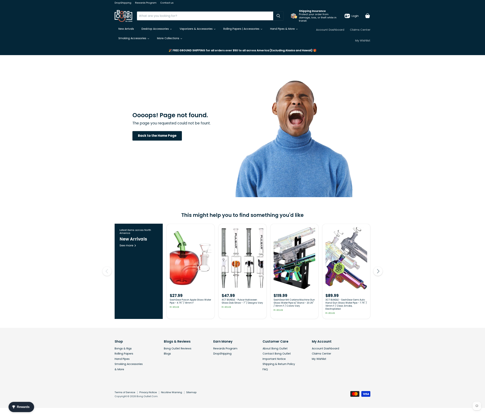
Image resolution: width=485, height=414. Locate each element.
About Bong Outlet (275, 348)
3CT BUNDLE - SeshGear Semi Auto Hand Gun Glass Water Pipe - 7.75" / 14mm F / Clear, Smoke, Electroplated (346, 304)
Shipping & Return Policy (279, 364)
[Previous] (107, 271)
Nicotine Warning (171, 392)
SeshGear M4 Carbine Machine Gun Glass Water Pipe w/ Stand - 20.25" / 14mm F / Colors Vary (294, 302)
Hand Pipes (122, 359)
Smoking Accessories (129, 364)
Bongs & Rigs (123, 348)
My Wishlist (362, 40)
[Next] (378, 271)
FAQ (265, 369)
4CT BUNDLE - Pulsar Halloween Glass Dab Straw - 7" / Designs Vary (242, 301)
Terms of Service (125, 392)
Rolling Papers (124, 353)
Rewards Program (145, 3)
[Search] (278, 16)
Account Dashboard (330, 30)
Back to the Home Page (157, 136)
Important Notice (274, 359)
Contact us (167, 3)
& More (119, 369)
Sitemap (191, 392)
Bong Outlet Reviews (177, 348)
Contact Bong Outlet (277, 353)
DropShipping (123, 3)
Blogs (167, 353)
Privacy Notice (148, 392)
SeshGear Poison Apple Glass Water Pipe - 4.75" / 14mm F (190, 301)
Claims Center (360, 30)
